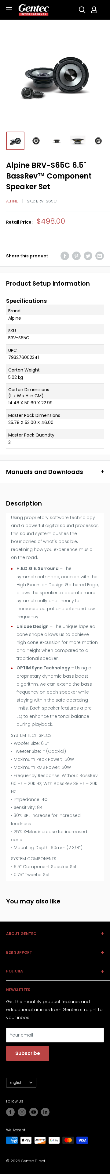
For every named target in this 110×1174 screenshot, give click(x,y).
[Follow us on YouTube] (33, 1112)
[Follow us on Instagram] (22, 1112)
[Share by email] (99, 256)
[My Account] (94, 9)
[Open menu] (9, 9)
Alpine (12, 201)
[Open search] (82, 9)
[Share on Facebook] (65, 256)
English (16, 1082)
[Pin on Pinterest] (76, 256)
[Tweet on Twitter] (88, 256)
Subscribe (27, 1053)
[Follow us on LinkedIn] (45, 1112)
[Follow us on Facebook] (10, 1112)
